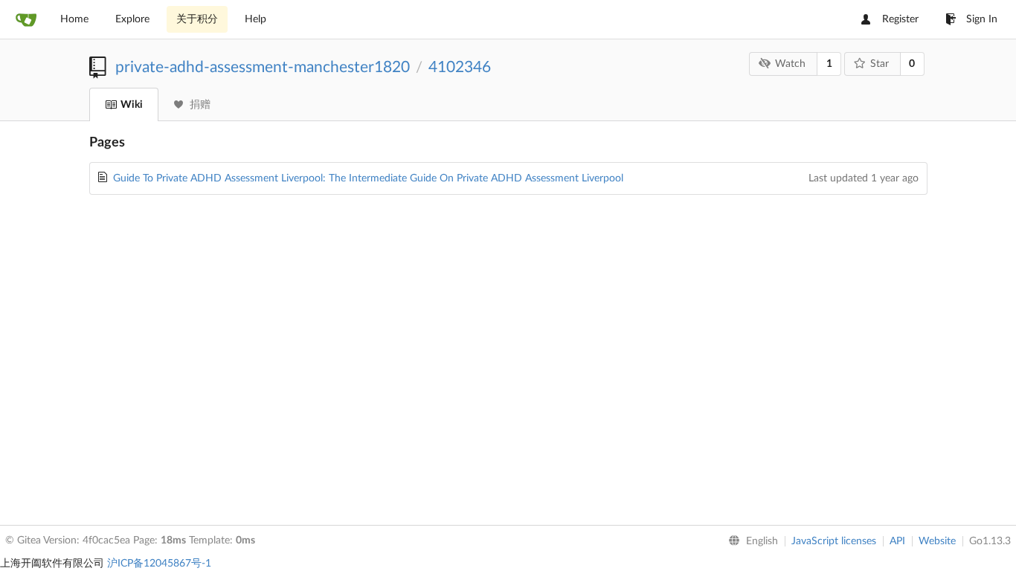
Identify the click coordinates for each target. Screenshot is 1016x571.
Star (879, 64)
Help (255, 19)
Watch (790, 64)
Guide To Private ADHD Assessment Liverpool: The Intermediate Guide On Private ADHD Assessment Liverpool (368, 178)
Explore (132, 19)
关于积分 (197, 19)
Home (74, 19)
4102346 (459, 67)
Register (900, 19)
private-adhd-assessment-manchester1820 (262, 67)
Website (937, 541)
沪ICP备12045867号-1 (159, 563)
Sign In (981, 19)
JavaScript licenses (833, 541)
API (897, 541)
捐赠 (200, 105)
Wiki (131, 105)
